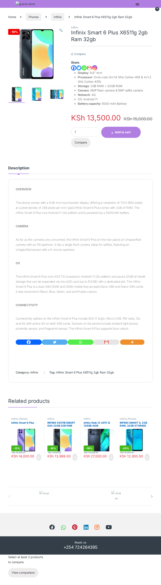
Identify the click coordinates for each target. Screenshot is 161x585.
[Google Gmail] (89, 68)
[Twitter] (79, 68)
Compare (80, 54)
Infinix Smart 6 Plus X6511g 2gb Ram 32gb (85, 372)
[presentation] (152, 496)
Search (138, 4)
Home (12, 17)
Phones (33, 17)
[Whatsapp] (84, 68)
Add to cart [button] (38, 457)
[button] (61, 30)
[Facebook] (73, 68)
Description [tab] (18, 168)
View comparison (23, 572)
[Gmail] (106, 342)
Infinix (58, 17)
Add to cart (123, 132)
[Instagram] (94, 68)
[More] (132, 342)
